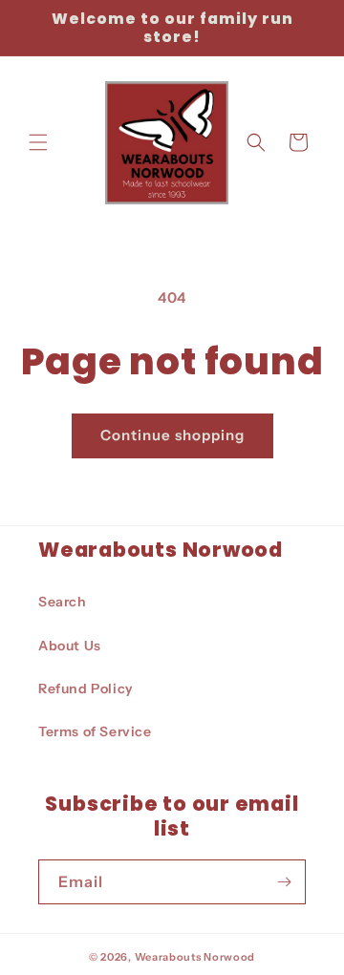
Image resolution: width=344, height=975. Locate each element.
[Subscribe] (284, 881)
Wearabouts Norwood (195, 957)
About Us (69, 645)
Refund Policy (86, 688)
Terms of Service (95, 731)
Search (62, 601)
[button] (38, 142)
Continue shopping (172, 435)
